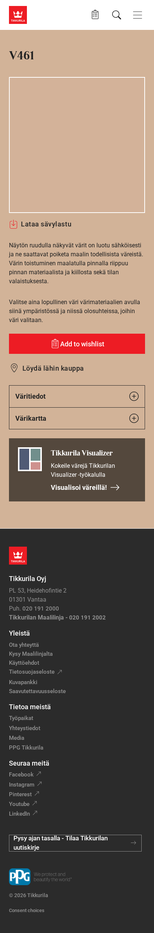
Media (16, 738)
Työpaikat (21, 718)
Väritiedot (30, 396)
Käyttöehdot (24, 662)
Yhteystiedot (24, 728)
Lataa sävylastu (46, 224)
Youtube (19, 804)
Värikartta (30, 418)
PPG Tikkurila (26, 747)
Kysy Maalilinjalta (31, 654)
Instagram (21, 784)
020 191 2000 (40, 608)
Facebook (21, 774)
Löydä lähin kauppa (53, 368)
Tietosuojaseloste (32, 671)
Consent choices (26, 910)
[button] (95, 15)
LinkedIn (19, 813)
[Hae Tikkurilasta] (116, 14)
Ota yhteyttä (24, 645)
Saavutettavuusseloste (37, 691)
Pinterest (20, 794)
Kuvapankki (23, 682)
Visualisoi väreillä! (79, 487)
